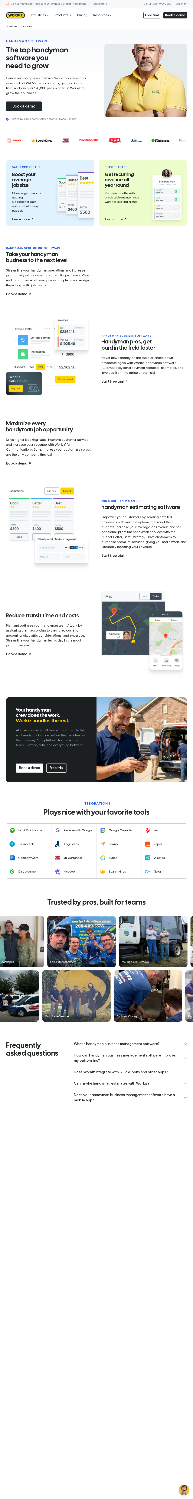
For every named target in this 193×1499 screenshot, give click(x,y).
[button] (23, 219)
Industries (38, 15)
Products (61, 15)
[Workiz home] (15, 15)
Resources (101, 15)
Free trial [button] (152, 15)
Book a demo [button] (175, 15)
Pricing (82, 15)
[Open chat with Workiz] (184, 1490)
